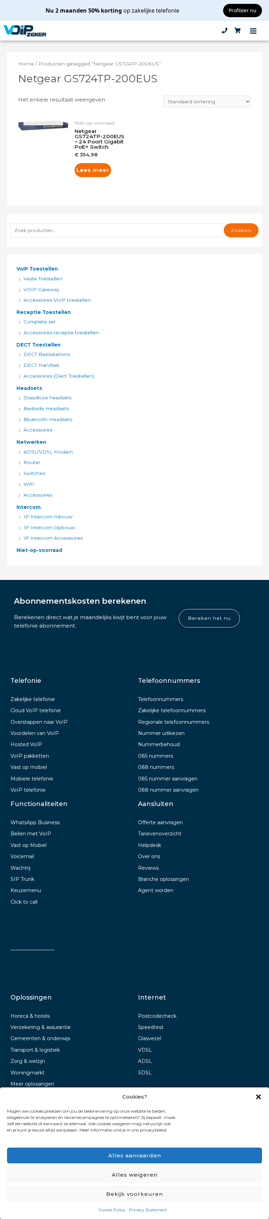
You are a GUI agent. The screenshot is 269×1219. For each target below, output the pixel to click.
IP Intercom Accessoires (53, 538)
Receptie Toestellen (43, 312)
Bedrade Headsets (46, 408)
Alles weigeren (135, 1174)
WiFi (28, 484)
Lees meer (92, 170)
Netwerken (31, 442)
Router (31, 462)
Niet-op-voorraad (39, 550)
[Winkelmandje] (237, 31)
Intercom (28, 507)
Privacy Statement (148, 1209)
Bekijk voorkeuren (134, 1194)
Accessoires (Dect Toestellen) (58, 376)
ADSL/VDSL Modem (48, 452)
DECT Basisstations (46, 354)
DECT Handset (41, 365)
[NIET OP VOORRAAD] (43, 125)
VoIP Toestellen (37, 269)
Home (26, 63)
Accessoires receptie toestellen (61, 332)
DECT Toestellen (38, 345)
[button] (258, 1096)
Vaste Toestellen (42, 278)
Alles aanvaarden (134, 1155)
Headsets (29, 388)
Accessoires (37, 430)
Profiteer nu (242, 10)
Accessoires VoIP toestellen (57, 300)
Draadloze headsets (47, 397)
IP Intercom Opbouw (49, 527)
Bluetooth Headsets (47, 419)
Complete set (39, 321)
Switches (34, 473)
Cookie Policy (111, 1209)
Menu (253, 31)
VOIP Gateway (41, 289)
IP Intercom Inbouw (48, 516)
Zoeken (241, 230)
